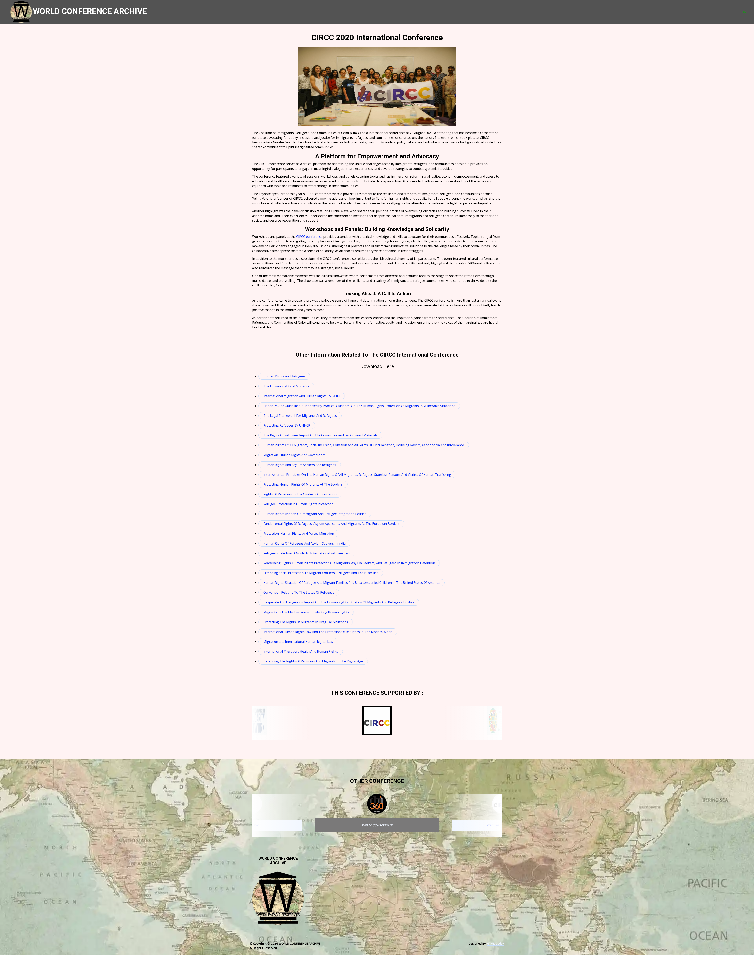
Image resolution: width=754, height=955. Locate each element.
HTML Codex (495, 943)
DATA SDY (252, 825)
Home (743, 12)
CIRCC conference (309, 236)
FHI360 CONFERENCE (377, 825)
